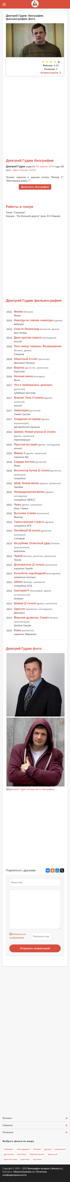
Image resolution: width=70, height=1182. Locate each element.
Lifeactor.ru (56, 1168)
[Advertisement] (35, 113)
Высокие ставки (25, 513)
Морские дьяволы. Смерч (31, 617)
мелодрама (23, 1149)
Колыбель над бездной (30, 573)
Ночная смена (23, 376)
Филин (18, 311)
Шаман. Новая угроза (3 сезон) (34, 431)
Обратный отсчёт (26, 359)
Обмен (18, 581)
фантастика (10, 1159)
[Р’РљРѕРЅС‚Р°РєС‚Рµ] (48, 870)
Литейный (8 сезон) (27, 530)
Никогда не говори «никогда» (34, 320)
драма (47, 1149)
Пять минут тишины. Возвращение (38, 346)
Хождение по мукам (27, 419)
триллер (25, 1159)
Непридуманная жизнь (29, 491)
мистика (21, 1154)
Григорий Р (21, 590)
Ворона (19, 367)
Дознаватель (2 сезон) (29, 564)
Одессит (19, 608)
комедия (8, 1149)
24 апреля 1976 (45, 166)
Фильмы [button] (7, 1118)
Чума (17, 504)
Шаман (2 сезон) (25, 603)
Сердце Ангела (24, 461)
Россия (24, 170)
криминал (60, 1149)
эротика (37, 1159)
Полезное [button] (8, 1132)
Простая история (25, 444)
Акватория (21, 410)
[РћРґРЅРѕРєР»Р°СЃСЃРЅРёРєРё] (52, 870)
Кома (17, 630)
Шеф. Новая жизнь (26, 483)
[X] (62, 870)
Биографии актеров (38, 1168)
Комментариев (49, 72)
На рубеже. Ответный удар (32, 543)
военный (52, 1154)
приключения (36, 1154)
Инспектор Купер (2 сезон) (32, 470)
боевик (37, 1149)
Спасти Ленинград (26, 328)
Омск (16, 170)
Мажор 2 (19, 453)
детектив (9, 1154)
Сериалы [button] (8, 1125)
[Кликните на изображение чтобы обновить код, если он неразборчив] (19, 936)
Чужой (18, 556)
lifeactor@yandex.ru (23, 1172)
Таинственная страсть (29, 521)
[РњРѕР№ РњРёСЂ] (57, 870)
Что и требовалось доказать (33, 384)
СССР (32, 170)
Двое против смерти (28, 337)
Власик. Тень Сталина (29, 397)
